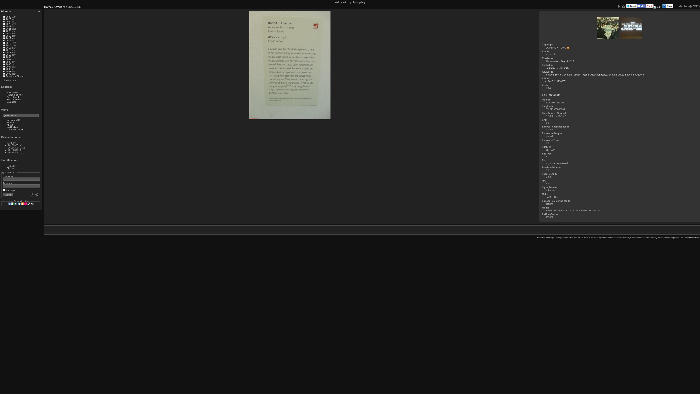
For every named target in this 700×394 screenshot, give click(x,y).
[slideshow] (619, 6)
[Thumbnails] (680, 6)
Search (10, 122)
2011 (8, 52)
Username (8, 176)
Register (11, 166)
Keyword (59, 6)
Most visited (12, 92)
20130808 (13, 145)
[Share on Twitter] (631, 7)
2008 (8, 57)
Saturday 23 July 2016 (557, 68)
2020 (8, 31)
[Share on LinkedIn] (667, 7)
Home (48, 6)
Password (8, 183)
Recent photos (14, 97)
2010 (8, 55)
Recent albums (14, 99)
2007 (8, 59)
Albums (6, 11)
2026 (8, 17)
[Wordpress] (32, 203)
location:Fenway (571, 74)
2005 (8, 64)
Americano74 (12, 76)
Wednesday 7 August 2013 (560, 61)
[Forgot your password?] (36, 195)
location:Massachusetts (594, 74)
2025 (8, 19)
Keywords (12, 120)
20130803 (13, 152)
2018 (8, 36)
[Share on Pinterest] (650, 7)
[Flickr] (25, 203)
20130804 (13, 150)
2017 (8, 38)
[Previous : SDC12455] (685, 6)
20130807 (13, 147)
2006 (8, 62)
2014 (8, 45)
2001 (8, 71)
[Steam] (29, 203)
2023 (8, 24)
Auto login (10, 190)
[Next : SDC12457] (690, 6)
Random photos (15, 95)
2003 (8, 66)
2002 (8, 69)
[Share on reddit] (658, 7)
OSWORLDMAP (15, 129)
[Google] (12, 203)
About (10, 125)
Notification (12, 127)
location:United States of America (626, 74)
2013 (8, 48)
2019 (8, 33)
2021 (8, 29)
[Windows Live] (19, 203)
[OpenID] (22, 203)
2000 (8, 74)
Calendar (11, 102)
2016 (8, 40)
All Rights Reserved (689, 238)
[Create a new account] (31, 195)
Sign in (10, 168)
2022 (8, 26)
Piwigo (551, 238)
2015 (8, 43)
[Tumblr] (15, 203)
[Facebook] (9, 203)
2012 (8, 50)
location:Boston (554, 74)
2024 (8, 21)
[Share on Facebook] (641, 7)
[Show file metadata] (623, 6)
